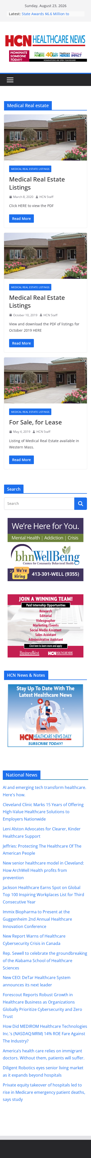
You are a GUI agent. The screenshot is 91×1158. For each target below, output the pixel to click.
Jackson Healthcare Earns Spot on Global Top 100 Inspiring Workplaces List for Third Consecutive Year (43, 895)
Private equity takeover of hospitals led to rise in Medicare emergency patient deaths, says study (44, 1092)
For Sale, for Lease (35, 422)
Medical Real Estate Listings (30, 169)
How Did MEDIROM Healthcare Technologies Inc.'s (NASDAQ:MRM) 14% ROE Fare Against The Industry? (45, 1034)
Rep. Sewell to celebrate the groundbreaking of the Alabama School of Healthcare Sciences (45, 960)
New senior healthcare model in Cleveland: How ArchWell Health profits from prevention (43, 870)
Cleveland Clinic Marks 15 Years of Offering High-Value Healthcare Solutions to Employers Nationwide (43, 812)
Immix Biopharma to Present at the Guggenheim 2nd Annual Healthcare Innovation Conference (37, 919)
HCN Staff (46, 197)
